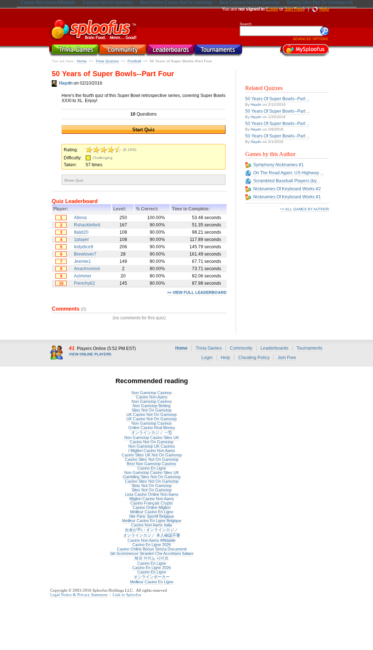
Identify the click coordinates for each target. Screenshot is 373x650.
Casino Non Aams (152, 397)
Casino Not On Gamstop (151, 442)
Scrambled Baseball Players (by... (286, 180)
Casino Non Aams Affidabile (151, 540)
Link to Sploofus (127, 594)
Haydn (256, 104)
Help (324, 9)
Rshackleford (87, 224)
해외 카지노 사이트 (151, 558)
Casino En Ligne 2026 (151, 544)
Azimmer (82, 276)
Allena (80, 217)
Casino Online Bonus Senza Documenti (151, 549)
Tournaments (309, 348)
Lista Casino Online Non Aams (151, 494)
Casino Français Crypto (151, 503)
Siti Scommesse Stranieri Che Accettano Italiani (151, 553)
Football (134, 61)
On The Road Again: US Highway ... (288, 172)
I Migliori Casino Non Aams (151, 450)
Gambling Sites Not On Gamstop (152, 477)
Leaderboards (274, 348)
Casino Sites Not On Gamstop (151, 459)
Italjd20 (81, 232)
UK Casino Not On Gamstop (151, 414)
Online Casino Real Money (151, 427)
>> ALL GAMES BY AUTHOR (304, 209)
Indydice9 (83, 246)
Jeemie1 (82, 261)
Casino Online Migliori (151, 507)
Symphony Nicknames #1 (278, 164)
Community (241, 348)
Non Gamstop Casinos (151, 392)
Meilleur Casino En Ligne (151, 512)
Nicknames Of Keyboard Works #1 (287, 196)
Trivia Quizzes (107, 61)
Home (82, 61)
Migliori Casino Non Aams (151, 499)
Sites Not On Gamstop (151, 410)
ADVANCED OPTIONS (310, 39)
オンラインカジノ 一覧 (151, 432)
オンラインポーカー (152, 577)
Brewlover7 (85, 254)
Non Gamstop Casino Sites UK (151, 437)
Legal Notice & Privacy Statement (78, 594)
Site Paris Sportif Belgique (151, 516)
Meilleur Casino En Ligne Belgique (151, 520)
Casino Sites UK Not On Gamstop (152, 455)
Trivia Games (209, 348)
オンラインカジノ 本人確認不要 (151, 535)
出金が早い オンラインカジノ (151, 530)
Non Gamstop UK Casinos (151, 446)
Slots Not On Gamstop (151, 485)
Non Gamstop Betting (151, 406)
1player (81, 239)
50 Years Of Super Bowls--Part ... (277, 98)
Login (272, 9)
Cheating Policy (254, 357)
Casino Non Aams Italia (151, 525)
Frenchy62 (84, 283)
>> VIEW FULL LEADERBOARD (197, 292)
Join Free (293, 9)
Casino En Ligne (151, 468)
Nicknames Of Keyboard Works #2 (287, 188)
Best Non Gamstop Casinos (151, 464)
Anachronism (87, 268)
